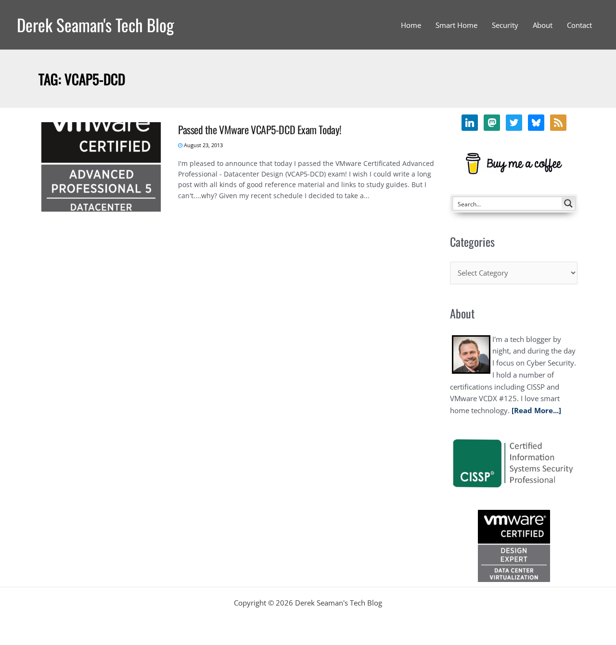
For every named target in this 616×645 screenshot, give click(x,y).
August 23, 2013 (202, 145)
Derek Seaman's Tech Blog (95, 24)
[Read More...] (536, 410)
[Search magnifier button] (568, 203)
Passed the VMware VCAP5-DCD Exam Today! (260, 129)
